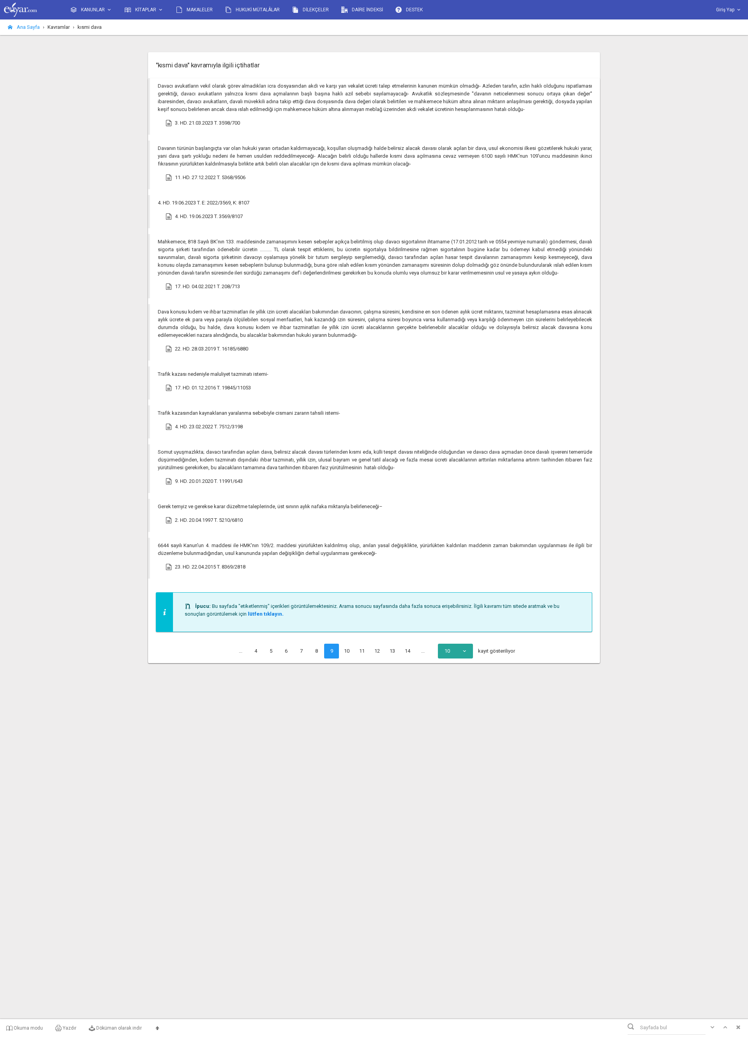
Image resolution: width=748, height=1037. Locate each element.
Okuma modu (27, 1028)
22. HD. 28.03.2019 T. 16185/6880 (211, 349)
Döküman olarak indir (118, 1028)
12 (377, 651)
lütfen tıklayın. (266, 614)
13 (392, 651)
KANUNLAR (93, 9)
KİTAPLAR (145, 9)
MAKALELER (199, 9)
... (240, 651)
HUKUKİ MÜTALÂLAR (257, 9)
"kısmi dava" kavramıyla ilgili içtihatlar (208, 65)
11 (362, 651)
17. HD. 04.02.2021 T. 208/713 (207, 286)
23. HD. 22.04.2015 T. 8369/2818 (210, 567)
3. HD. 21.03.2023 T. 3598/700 (207, 123)
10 (346, 651)
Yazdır (69, 1028)
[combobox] (455, 651)
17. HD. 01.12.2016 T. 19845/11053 (213, 388)
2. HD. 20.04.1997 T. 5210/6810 (209, 520)
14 (407, 651)
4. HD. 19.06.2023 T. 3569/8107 (209, 216)
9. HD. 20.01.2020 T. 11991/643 (209, 481)
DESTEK (414, 9)
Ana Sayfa (28, 27)
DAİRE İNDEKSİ (367, 9)
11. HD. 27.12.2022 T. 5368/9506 (210, 177)
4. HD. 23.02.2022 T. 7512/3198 (209, 427)
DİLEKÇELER (315, 9)
